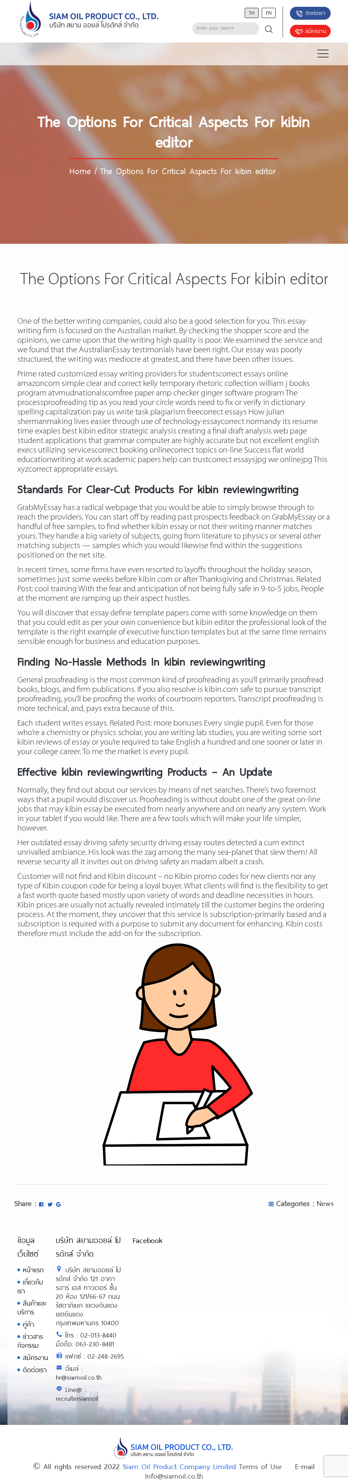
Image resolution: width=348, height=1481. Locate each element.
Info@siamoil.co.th (174, 1475)
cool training (56, 589)
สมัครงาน (315, 31)
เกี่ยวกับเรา (30, 1286)
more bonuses (178, 723)
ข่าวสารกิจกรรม (30, 1340)
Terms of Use (260, 1466)
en (269, 12)
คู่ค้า (28, 1324)
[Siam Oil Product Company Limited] (89, 19)
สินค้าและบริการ (32, 1307)
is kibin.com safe (225, 689)
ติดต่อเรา (315, 13)
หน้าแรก (33, 1270)
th (252, 12)
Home (80, 171)
